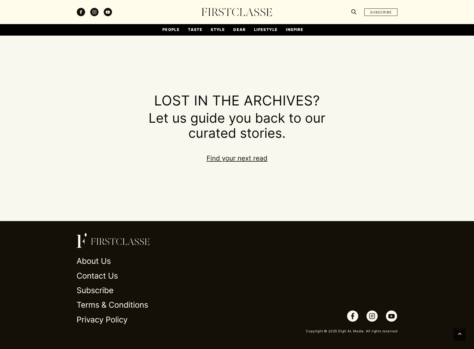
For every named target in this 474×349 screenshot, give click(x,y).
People (171, 29)
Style (218, 29)
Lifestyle (266, 29)
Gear (239, 29)
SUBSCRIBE (381, 12)
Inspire (294, 29)
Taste (195, 29)
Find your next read (237, 158)
